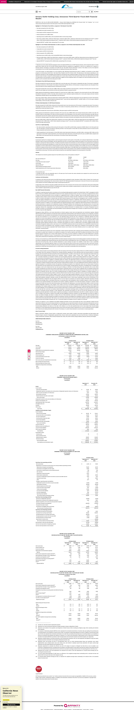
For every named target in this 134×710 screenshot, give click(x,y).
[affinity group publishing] (29, 356)
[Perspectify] (29, 353)
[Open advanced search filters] (92, 11)
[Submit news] (29, 351)
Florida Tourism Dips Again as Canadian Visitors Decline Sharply (118, 1)
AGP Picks (3, 1)
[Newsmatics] (29, 359)
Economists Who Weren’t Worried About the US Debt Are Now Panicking (81, 1)
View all (131, 1)
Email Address (6, 699)
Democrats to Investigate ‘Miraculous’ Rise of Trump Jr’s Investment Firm (42, 1)
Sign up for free (11, 704)
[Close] (20, 687)
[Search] (89, 11)
